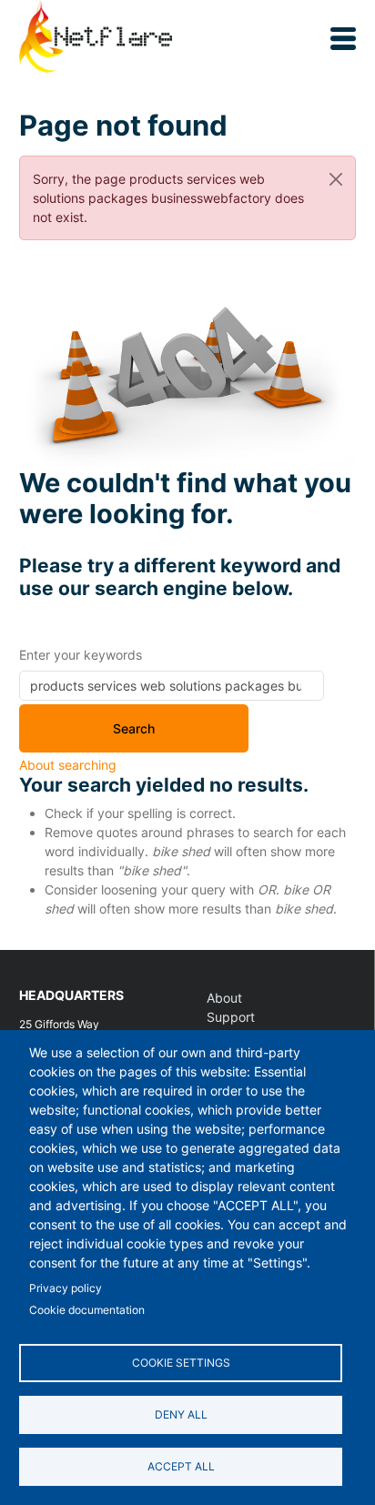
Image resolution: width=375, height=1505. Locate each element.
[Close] (336, 179)
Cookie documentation (87, 1310)
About (224, 997)
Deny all (181, 1414)
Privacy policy (65, 1288)
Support (231, 1017)
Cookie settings (181, 1362)
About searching (68, 765)
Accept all (181, 1466)
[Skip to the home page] (95, 38)
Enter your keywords (80, 654)
